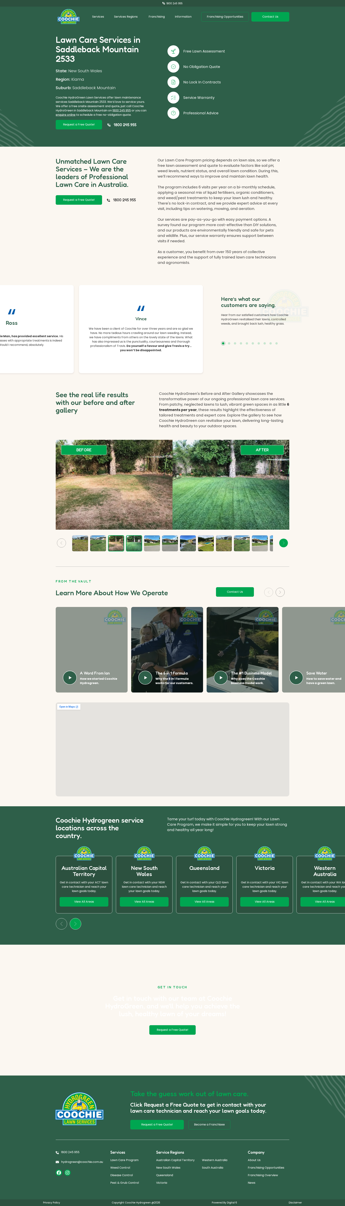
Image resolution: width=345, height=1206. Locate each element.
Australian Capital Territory (175, 1160)
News (251, 1183)
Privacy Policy (51, 1202)
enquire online (65, 115)
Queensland (164, 1175)
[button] (223, 343)
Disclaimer (295, 1202)
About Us (254, 1160)
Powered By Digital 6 (224, 1202)
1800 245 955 (121, 110)
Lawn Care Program (124, 1160)
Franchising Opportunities (266, 1168)
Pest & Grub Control (124, 1183)
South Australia (212, 1168)
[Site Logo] (68, 17)
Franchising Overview (263, 1175)
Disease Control (121, 1175)
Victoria (161, 1183)
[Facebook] (59, 1173)
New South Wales (168, 1168)
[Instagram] (67, 1173)
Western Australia (214, 1160)
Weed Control (120, 1168)
